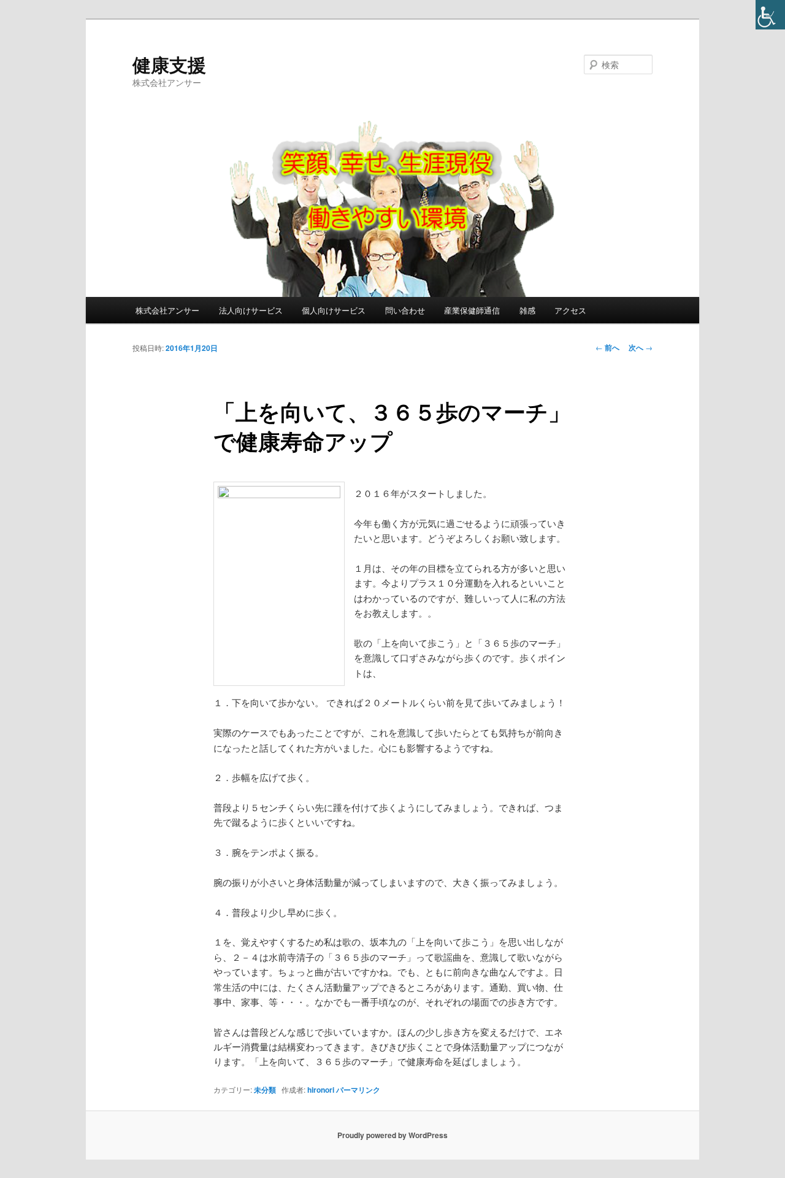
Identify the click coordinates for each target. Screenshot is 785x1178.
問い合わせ (405, 310)
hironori (320, 1089)
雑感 (527, 310)
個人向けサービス (334, 310)
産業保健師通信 (472, 310)
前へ (607, 347)
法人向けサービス (251, 310)
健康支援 (169, 64)
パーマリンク (358, 1089)
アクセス (570, 310)
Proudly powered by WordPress (392, 1135)
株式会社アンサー (167, 310)
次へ (641, 347)
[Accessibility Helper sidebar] (770, 14)
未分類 (265, 1089)
